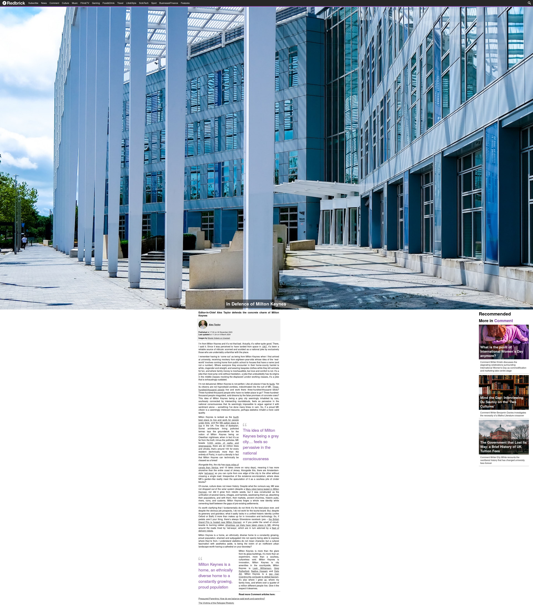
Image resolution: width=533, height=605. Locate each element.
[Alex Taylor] (203, 325)
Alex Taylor (215, 324)
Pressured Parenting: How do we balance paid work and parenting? (231, 598)
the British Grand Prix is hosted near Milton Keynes (238, 521)
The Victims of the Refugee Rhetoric (216, 602)
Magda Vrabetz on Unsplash (219, 338)
